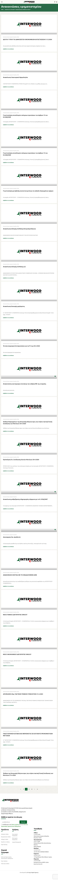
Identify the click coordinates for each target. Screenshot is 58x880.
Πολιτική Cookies (5, 863)
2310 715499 (37, 841)
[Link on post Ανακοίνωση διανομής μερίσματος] (29, 291)
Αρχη (2, 9)
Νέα (18, 36)
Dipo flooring (4, 844)
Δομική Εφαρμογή (16, 842)
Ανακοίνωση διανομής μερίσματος (14, 306)
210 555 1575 (37, 850)
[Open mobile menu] (1, 1)
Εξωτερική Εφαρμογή (14, 839)
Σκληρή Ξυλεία (4, 839)
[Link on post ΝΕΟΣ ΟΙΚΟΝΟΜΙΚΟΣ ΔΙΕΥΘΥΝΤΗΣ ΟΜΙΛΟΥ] (29, 639)
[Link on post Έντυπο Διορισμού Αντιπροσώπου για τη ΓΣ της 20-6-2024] (29, 331)
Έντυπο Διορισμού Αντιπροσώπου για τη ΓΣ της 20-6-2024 (21, 346)
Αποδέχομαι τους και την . (14, 825)
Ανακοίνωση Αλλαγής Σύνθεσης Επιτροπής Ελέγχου (19, 229)
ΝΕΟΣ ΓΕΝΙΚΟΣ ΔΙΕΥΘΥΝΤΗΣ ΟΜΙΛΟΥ (15, 614)
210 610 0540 (37, 860)
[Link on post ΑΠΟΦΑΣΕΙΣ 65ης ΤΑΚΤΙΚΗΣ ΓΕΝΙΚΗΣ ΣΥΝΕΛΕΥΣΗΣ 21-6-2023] (29, 679)
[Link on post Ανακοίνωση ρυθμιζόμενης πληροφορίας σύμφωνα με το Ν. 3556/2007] (29, 484)
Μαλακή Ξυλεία (5, 834)
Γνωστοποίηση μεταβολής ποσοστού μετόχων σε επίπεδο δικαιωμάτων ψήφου (28, 191)
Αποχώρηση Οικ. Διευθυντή (11, 537)
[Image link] (10, 800)
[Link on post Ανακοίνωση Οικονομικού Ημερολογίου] (29, 62)
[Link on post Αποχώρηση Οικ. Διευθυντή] (29, 522)
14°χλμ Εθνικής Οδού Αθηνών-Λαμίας (43, 857)
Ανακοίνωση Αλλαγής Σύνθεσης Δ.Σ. (14, 266)
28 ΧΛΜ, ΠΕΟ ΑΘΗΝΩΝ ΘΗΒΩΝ (41, 851)
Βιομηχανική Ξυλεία (6, 836)
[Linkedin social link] (57, 2)
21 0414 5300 (37, 834)
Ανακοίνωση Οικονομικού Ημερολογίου (15, 77)
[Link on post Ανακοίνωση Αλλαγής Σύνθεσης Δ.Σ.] (29, 251)
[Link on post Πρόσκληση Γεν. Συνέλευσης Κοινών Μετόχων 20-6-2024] (29, 444)
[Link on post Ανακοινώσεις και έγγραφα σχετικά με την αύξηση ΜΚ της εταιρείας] (29, 369)
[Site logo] (29, 1)
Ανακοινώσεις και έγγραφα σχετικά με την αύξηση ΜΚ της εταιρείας (24, 384)
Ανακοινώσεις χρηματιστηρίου (10, 36)
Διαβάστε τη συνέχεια (8, 48)
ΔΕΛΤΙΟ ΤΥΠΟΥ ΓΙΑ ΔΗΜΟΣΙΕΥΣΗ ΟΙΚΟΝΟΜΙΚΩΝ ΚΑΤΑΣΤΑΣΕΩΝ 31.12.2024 (27, 39)
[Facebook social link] (55, 2)
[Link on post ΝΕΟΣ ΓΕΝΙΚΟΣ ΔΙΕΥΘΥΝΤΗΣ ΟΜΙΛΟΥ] (29, 599)
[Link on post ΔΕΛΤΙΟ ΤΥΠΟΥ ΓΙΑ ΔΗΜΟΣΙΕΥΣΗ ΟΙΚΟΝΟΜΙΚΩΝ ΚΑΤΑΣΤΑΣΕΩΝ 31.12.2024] (29, 24)
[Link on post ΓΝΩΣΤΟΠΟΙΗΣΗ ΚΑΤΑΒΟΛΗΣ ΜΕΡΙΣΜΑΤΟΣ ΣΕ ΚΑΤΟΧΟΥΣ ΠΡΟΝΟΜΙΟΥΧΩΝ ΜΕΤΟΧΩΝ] (29, 719)
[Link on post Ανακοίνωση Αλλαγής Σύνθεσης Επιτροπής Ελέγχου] (29, 214)
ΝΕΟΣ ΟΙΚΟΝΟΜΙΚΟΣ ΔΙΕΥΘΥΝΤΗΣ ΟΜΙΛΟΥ (17, 654)
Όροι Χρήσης (4, 861)
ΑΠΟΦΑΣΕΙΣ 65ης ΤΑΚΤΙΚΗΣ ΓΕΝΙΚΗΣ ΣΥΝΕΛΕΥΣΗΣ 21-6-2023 (23, 694)
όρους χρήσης (15, 824)
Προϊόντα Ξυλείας (5, 842)
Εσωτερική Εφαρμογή (15, 835)
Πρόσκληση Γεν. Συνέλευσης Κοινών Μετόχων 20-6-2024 (21, 459)
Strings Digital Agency (32, 872)
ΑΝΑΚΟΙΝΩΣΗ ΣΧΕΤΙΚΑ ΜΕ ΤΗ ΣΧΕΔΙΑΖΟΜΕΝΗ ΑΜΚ (20, 575)
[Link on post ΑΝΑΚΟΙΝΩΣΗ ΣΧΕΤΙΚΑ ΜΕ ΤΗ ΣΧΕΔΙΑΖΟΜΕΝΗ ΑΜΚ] (29, 560)
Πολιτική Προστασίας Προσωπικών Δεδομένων (7, 857)
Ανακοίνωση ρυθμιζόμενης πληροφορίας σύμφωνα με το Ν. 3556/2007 (25, 499)
